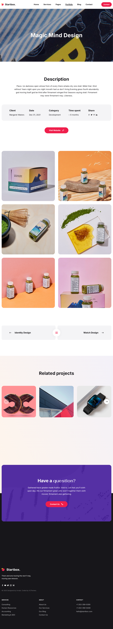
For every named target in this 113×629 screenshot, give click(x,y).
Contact (106, 4)
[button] (106, 401)
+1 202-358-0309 (83, 604)
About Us (42, 604)
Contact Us (43, 615)
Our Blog (42, 611)
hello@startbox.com (84, 611)
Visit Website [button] (54, 130)
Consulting (6, 604)
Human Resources (9, 608)
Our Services (44, 608)
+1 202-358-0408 (83, 608)
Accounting (6, 611)
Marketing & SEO (8, 615)
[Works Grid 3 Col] (56, 333)
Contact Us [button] (55, 504)
